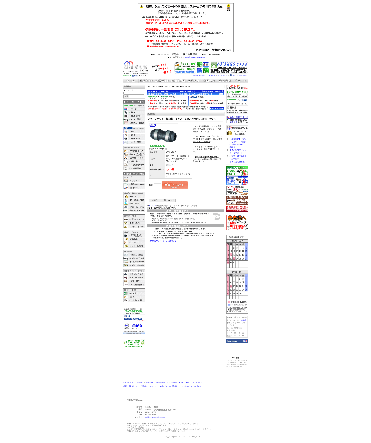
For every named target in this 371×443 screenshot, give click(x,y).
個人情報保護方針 (162, 382)
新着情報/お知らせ (199, 75)
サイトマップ (222, 75)
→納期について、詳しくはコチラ (162, 241)
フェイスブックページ (240, 75)
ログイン (212, 75)
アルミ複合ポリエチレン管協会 (191, 386)
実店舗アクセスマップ (148, 386)
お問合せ (139, 382)
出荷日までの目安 (237, 162)
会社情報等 (149, 382)
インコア (152, 205)
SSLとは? (236, 358)
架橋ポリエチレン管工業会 (168, 386)
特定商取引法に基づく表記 (180, 382)
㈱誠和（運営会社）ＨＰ (131, 386)
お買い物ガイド (128, 382)
